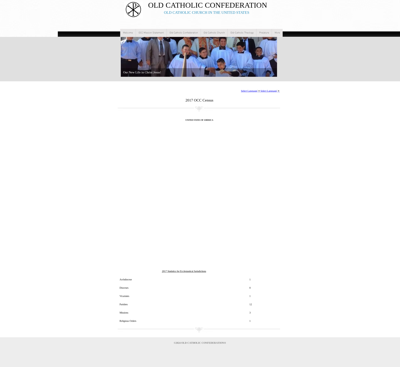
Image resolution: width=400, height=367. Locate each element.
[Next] (272, 52)
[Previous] (125, 52)
